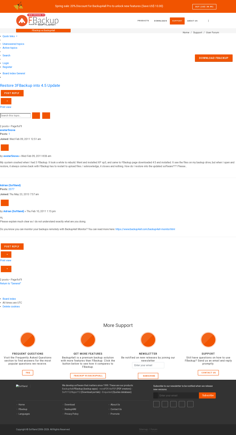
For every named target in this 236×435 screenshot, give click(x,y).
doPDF (112, 388)
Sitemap (143, 429)
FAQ (28, 373)
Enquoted (107, 392)
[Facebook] (156, 404)
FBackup (23, 409)
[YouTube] (182, 404)
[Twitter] (165, 404)
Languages (24, 414)
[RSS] (190, 404)
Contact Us (208, 373)
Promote (115, 414)
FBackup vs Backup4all (88, 376)
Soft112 (66, 392)
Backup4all (67, 388)
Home (22, 404)
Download (70, 404)
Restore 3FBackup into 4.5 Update (30, 85)
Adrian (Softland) (10, 185)
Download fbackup (213, 58)
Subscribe (148, 376)
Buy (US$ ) (204, 7)
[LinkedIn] (173, 404)
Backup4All (70, 409)
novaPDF (104, 388)
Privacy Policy (72, 414)
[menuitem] (13, 43)
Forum (154, 429)
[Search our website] (216, 20)
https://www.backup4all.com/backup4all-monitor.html (145, 229)
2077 (11, 189)
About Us (115, 404)
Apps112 (76, 392)
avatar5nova (7, 130)
